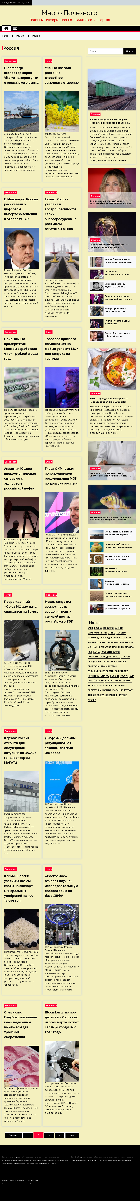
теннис (92, 695)
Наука (49, 61)
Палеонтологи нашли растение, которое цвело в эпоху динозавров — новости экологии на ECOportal (118, 595)
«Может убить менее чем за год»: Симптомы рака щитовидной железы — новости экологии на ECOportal (110, 474)
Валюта (119, 628)
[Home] (6, 28)
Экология (95, 393)
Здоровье (112, 637)
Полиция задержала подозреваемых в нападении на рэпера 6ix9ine (109, 246)
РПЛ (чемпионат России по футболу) (108, 671)
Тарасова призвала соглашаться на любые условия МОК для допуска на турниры (62, 349)
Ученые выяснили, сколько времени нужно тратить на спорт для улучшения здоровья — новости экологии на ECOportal (118, 533)
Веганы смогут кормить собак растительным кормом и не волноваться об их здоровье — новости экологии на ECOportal (118, 558)
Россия (124, 676)
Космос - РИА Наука (108, 642)
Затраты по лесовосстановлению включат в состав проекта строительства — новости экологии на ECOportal (118, 570)
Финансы (108, 685)
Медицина (118, 647)
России (114, 676)
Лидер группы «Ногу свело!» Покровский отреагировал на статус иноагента (117, 310)
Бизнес (98, 628)
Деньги (92, 637)
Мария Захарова (102, 647)
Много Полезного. (70, 13)
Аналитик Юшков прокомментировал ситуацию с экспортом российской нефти (20, 478)
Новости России (110, 652)
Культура (95, 114)
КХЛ (121, 637)
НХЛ (90, 652)
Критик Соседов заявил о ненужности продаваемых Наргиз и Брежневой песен (118, 261)
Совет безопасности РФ (118, 681)
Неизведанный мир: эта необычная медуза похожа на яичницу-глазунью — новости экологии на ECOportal (118, 545)
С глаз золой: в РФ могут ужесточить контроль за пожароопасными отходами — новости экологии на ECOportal (117, 607)
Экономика (10, 61)
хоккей (92, 700)
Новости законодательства (104, 657)
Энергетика (94, 690)
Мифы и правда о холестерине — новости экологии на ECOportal (109, 400)
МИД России (126, 642)
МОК (90, 647)
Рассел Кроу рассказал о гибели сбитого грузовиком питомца (117, 335)
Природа (121, 661)
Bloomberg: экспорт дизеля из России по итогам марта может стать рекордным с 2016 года (62, 1022)
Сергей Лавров (96, 681)
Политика (109, 661)
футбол (123, 695)
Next (72, 1135)
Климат (92, 642)
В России (108, 628)
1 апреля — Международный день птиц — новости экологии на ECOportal (118, 582)
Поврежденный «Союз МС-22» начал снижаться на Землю (21, 607)
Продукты (93, 666)
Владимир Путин (97, 633)
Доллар (101, 637)
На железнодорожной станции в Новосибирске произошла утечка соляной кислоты (109, 121)
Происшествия (108, 666)
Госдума (121, 633)
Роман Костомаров (98, 676)
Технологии (95, 685)
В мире (111, 633)
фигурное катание (107, 695)
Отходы (125, 657)
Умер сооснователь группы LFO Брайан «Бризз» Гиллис (115, 285)
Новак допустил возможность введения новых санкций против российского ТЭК (59, 611)
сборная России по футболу (117, 690)
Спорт (49, 332)
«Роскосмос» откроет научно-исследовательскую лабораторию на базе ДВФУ (61, 886)
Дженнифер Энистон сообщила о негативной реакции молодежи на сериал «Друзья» (111, 202)
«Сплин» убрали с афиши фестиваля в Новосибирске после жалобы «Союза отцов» (117, 322)
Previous (13, 1135)
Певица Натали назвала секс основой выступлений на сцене (118, 298)
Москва (129, 647)
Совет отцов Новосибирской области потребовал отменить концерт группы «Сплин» (118, 273)
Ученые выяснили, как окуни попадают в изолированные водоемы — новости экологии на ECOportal (110, 518)
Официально (95, 661)
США (131, 676)
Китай (127, 637)
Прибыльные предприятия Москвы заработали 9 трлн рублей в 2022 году (21, 349)
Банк (90, 628)
